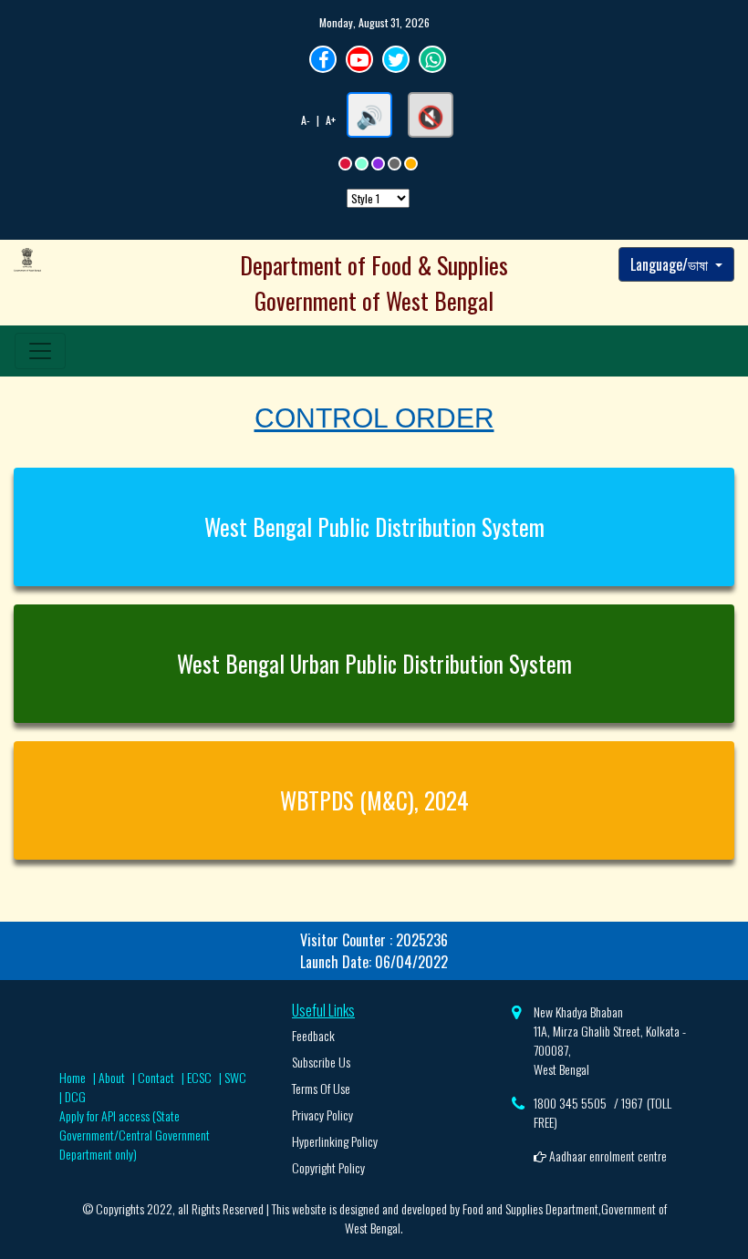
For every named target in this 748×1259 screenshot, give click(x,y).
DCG (75, 1096)
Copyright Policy (328, 1167)
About (112, 1077)
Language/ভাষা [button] (671, 264)
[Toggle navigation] (40, 351)
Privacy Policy (322, 1114)
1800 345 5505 (570, 1102)
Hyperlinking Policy (335, 1141)
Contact (156, 1077)
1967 (631, 1102)
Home (72, 1077)
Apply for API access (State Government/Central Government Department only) (134, 1134)
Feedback (313, 1035)
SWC (235, 1077)
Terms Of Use (321, 1088)
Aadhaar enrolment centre (606, 1155)
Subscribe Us (321, 1061)
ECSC (199, 1077)
